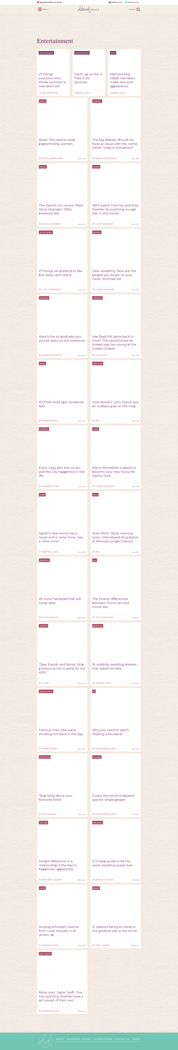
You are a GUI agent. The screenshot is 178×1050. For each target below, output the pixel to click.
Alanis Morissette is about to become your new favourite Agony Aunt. (114, 472)
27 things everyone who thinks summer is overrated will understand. (52, 80)
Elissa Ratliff (50, 617)
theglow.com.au (133, 2)
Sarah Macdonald (106, 158)
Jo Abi (45, 683)
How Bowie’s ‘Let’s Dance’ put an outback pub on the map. (115, 404)
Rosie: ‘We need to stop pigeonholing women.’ (57, 142)
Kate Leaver (49, 814)
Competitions (103, 1039)
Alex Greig (101, 355)
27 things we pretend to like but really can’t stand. (60, 273)
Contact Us (122, 1039)
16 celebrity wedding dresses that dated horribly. (114, 666)
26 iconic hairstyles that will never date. (60, 601)
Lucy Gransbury (51, 289)
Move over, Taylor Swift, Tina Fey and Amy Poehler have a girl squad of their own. (61, 996)
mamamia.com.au (117, 2)
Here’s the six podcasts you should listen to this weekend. (62, 338)
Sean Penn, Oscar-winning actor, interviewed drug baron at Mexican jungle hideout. (115, 537)
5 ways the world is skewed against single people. (113, 798)
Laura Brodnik (104, 224)
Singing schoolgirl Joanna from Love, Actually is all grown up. (59, 931)
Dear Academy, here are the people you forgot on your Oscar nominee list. (114, 275)
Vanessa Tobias (104, 880)
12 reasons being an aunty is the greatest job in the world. (114, 929)
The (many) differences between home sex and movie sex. (110, 603)
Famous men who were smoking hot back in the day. (61, 732)
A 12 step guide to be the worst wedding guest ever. (112, 863)
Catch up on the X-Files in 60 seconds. (88, 78)
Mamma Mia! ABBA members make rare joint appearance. (122, 80)
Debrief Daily (82, 93)
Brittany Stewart (52, 880)
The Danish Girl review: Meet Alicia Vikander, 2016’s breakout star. (61, 209)
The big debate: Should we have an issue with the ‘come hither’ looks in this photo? (114, 144)
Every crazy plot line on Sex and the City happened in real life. (62, 472)
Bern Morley (50, 420)
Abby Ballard (50, 552)
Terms (136, 1039)
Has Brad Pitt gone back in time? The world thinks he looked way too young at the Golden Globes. (114, 342)
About (60, 1039)
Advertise (73, 1039)
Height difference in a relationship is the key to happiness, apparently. (58, 865)
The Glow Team (104, 617)
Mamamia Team (50, 486)
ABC (97, 420)
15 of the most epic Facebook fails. (61, 404)
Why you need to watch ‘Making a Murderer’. (110, 732)
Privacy (87, 1039)
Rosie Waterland (52, 158)
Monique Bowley (52, 355)
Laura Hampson (48, 93)
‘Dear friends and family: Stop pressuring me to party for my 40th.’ (62, 668)
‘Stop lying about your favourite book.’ (56, 798)
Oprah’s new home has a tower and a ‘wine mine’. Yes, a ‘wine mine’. (61, 537)
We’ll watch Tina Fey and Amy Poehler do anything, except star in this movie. (115, 209)
